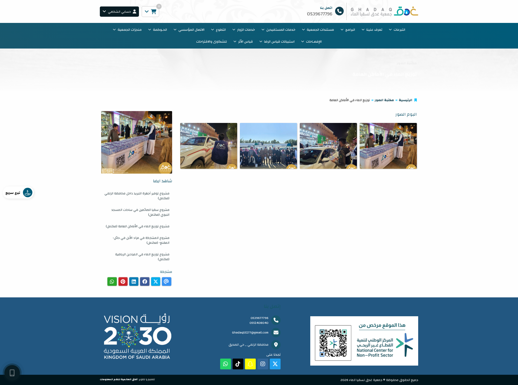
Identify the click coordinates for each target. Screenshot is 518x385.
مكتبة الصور (384, 100)
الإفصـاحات (314, 41)
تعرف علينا (374, 29)
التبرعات (399, 29)
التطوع (221, 29)
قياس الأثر (245, 41)
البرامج (350, 29)
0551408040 (259, 323)
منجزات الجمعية (130, 29)
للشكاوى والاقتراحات (211, 41)
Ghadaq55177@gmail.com (250, 332)
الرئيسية (405, 100)
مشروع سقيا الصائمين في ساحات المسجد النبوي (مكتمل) (140, 212)
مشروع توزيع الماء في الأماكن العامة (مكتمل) (137, 226)
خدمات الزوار (246, 29)
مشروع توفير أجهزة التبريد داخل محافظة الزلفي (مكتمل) (136, 195)
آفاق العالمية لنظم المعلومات (119, 379)
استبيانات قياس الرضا (279, 41)
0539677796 (259, 318)
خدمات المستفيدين (280, 29)
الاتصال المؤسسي (191, 29)
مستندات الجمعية (320, 29)
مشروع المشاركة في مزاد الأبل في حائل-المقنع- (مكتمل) (141, 240)
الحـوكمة (160, 29)
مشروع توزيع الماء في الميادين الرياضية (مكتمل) (142, 256)
